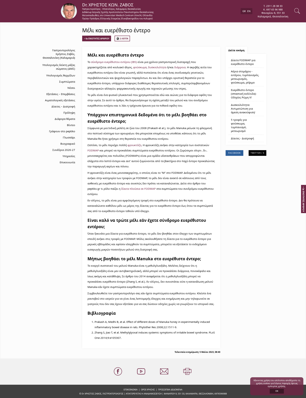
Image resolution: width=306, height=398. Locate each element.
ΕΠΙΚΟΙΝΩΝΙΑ (131, 389)
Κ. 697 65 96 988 (273, 9)
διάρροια (180, 67)
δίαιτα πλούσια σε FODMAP (138, 188)
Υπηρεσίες (69, 156)
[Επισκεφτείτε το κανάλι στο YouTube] (141, 371)
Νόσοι (71, 88)
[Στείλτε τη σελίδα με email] (164, 371)
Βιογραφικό (67, 143)
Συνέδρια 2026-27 (63, 150)
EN (249, 11)
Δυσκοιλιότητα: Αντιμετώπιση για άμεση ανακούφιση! (243, 108)
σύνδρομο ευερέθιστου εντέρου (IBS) (114, 62)
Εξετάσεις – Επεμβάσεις (60, 94)
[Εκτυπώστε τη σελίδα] (187, 371)
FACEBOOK (234, 152)
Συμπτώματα (67, 81)
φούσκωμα (140, 67)
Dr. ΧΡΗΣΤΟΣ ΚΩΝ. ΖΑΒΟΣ (108, 5)
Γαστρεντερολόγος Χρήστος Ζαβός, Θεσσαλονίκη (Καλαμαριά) (59, 53)
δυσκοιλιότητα (157, 67)
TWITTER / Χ (257, 152)
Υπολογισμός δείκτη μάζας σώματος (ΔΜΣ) (58, 66)
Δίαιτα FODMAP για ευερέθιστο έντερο (243, 62)
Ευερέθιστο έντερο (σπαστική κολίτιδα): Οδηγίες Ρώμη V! (243, 93)
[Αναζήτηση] (297, 11)
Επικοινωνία (67, 162)
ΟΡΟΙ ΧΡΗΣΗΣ (148, 389)
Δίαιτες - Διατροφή (242, 138)
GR (244, 11)
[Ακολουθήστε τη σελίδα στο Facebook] (118, 371)
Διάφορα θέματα (65, 119)
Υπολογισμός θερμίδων (60, 75)
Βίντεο (71, 125)
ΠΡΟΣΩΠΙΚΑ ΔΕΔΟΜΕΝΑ (170, 389)
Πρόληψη (69, 112)
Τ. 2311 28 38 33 (273, 6)
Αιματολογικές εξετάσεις (60, 100)
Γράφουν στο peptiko (62, 131)
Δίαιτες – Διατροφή (63, 106)
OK (276, 391)
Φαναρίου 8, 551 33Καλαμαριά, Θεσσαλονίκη (273, 14)
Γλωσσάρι (69, 137)
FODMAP (93, 150)
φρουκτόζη (134, 145)
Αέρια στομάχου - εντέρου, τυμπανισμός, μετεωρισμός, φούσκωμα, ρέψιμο (245, 76)
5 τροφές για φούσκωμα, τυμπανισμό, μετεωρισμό (239, 125)
